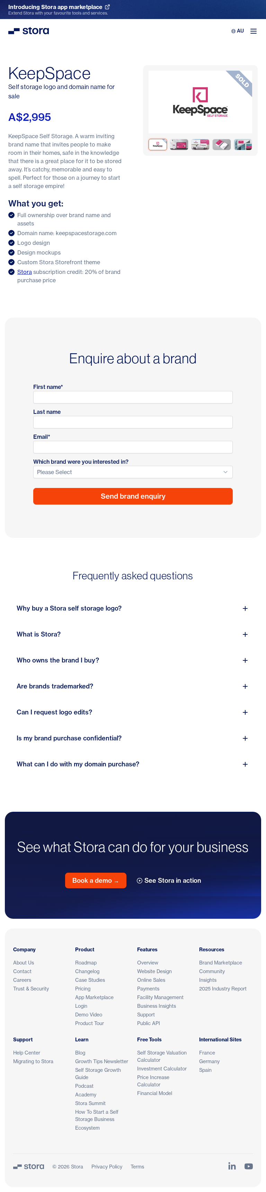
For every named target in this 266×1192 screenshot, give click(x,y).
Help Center (26, 1053)
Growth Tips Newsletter (101, 1061)
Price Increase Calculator (153, 1080)
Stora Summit (90, 1103)
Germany (209, 1061)
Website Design (154, 971)
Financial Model (154, 1093)
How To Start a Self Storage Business (96, 1115)
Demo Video (88, 1014)
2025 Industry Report (223, 988)
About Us (23, 963)
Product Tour (89, 1023)
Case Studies (90, 980)
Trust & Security (31, 988)
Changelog (87, 971)
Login (81, 1006)
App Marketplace (94, 997)
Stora (24, 271)
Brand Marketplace (220, 963)
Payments (148, 988)
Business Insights (156, 1006)
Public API (148, 1023)
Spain (205, 1070)
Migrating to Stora (33, 1061)
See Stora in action (172, 880)
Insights (207, 980)
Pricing (82, 988)
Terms (137, 1166)
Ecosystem (87, 1128)
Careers (22, 980)
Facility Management (160, 997)
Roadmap (86, 963)
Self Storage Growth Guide (98, 1073)
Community (212, 971)
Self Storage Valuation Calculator (162, 1056)
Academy (85, 1094)
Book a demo (95, 880)
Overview (147, 963)
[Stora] (28, 1166)
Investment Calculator (162, 1068)
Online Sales (151, 980)
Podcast (84, 1086)
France (207, 1053)
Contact (22, 971)
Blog (80, 1053)
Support (146, 1014)
